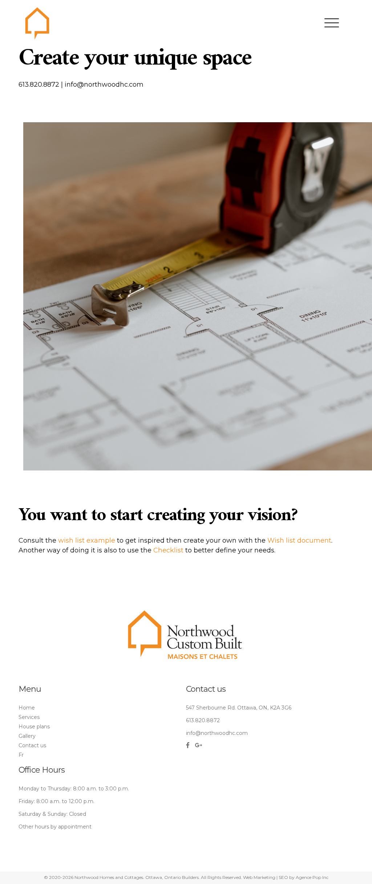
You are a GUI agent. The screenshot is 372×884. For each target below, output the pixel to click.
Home (27, 707)
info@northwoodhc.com (104, 85)
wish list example (86, 540)
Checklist (168, 550)
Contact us (32, 745)
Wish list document (299, 540)
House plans (34, 726)
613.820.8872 (39, 85)
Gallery (27, 736)
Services (29, 717)
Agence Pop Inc (312, 877)
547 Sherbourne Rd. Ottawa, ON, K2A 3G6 (238, 707)
